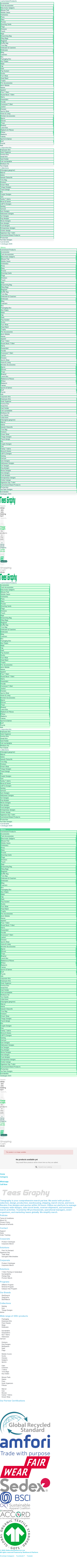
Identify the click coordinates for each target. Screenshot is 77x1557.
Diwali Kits (4, 157)
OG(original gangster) (7, 170)
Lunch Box (4, 128)
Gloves (3, 121)
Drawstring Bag (6, 36)
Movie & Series (5, 202)
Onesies (3, 109)
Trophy (3, 81)
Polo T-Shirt (5, 92)
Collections (4, 168)
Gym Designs (4, 211)
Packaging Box (6, 59)
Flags (3, 27)
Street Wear (4, 185)
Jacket (3, 107)
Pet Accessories (6, 83)
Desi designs (4, 223)
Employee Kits (5, 150)
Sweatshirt (4, 99)
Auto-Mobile (5, 85)
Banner (2, 88)
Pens (3, 17)
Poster (3, 22)
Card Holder (4, 159)
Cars (1, 197)
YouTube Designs (6, 240)
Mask (2, 64)
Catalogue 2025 (6, 244)
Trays (3, 123)
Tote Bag (4, 45)
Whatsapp (4, 1182)
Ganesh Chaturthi (6, 177)
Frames (3, 137)
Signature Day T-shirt (7, 233)
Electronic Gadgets (8, 8)
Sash (2, 69)
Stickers (4, 29)
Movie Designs (5, 221)
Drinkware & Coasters (8, 48)
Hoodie (3, 102)
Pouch (3, 31)
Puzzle (2, 143)
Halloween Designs (7, 214)
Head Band (4, 78)
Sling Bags (4, 38)
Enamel (3, 125)
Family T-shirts (5, 199)
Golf (2, 141)
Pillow (3, 132)
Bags (2, 34)
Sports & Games (6, 139)
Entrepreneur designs (7, 228)
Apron (3, 118)
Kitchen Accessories (8, 116)
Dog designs (4, 218)
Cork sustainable (6, 161)
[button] (2, 506)
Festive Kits (4, 155)
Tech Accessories (7, 6)
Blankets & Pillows (7, 130)
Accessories (4, 3)
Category (4, 1177)
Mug (2, 52)
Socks (3, 73)
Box (2, 57)
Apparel (3, 90)
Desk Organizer (5, 152)
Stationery (4, 15)
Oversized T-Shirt (7, 104)
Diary (2, 19)
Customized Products (8, 250)
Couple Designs (5, 194)
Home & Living (5, 114)
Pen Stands (4, 166)
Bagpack (4, 41)
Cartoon (3, 209)
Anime (2, 175)
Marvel (2, 173)
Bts (1, 192)
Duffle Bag (4, 43)
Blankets (4, 134)
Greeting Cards (6, 24)
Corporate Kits (5, 147)
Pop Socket (5, 71)
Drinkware (4, 50)
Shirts (3, 97)
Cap (2, 66)
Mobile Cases (5, 12)
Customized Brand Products (10, 235)
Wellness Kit (4, 164)
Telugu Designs (5, 187)
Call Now (3, 1184)
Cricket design (5, 230)
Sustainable (4, 242)
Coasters (4, 55)
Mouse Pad (5, 10)
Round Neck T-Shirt (7, 95)
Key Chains (4, 61)
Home (2, 1174)
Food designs (5, 226)
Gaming (2, 206)
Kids (1, 145)
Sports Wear (4, 111)
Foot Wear (4, 76)
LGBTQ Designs (5, 204)
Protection (4, 238)
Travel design (5, 189)
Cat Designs (4, 216)
